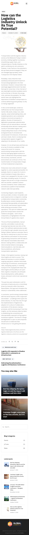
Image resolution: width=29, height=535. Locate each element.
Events (6, 440)
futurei (4, 33)
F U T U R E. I (21, 533)
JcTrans (6, 444)
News (3, 11)
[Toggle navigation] (23, 3)
